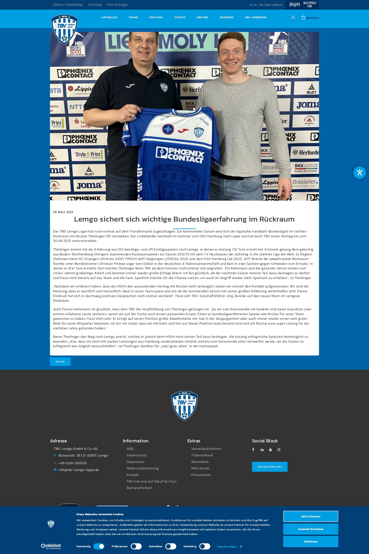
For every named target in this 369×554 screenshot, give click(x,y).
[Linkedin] (264, 450)
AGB (130, 448)
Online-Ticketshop (68, 4)
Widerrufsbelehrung (143, 468)
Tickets (179, 17)
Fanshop (95, 4)
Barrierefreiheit (139, 487)
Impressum (135, 461)
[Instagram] (281, 450)
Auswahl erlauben (311, 529)
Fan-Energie (118, 4)
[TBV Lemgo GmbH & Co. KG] (64, 30)
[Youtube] (272, 450)
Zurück (60, 362)
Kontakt (133, 474)
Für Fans (156, 17)
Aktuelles (109, 17)
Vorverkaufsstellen (206, 448)
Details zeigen (227, 546)
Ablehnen (311, 541)
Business (227, 17)
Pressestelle (201, 474)
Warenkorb (200, 461)
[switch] (136, 546)
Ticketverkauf (202, 455)
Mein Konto (200, 468)
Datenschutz (137, 455)
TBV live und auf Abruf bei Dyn (152, 481)
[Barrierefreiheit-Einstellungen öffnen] (359, 172)
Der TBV (203, 17)
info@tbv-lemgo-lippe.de (79, 469)
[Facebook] (255, 450)
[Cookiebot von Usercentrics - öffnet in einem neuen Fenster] (51, 546)
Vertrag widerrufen (269, 467)
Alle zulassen (311, 516)
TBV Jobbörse (255, 17)
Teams (133, 17)
